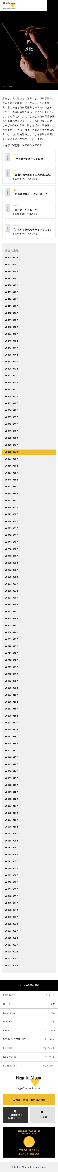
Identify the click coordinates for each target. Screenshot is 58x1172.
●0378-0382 (11, 438)
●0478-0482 (11, 299)
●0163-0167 (11, 736)
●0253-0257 (11, 611)
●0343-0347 (11, 486)
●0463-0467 (11, 320)
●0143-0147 (11, 764)
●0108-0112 (11, 813)
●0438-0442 (11, 355)
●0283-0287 (11, 570)
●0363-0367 (11, 459)
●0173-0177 (11, 723)
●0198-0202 (11, 688)
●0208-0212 (11, 674)
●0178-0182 (11, 716)
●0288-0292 (11, 563)
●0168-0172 (11, 729)
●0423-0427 (11, 375)
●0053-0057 (11, 889)
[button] (52, 5)
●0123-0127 (11, 792)
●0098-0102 (11, 827)
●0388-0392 (11, 424)
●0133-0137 (11, 778)
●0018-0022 (11, 938)
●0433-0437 (11, 362)
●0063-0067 (11, 875)
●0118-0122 (11, 799)
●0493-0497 (11, 278)
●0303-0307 (11, 542)
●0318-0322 (11, 521)
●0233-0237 (11, 639)
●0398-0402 (11, 410)
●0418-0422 (11, 382)
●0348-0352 (11, 480)
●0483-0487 (11, 292)
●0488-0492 (11, 285)
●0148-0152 (11, 757)
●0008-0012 (11, 952)
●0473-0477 (11, 306)
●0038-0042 (11, 910)
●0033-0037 (11, 917)
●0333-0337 (11, 500)
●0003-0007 (11, 958)
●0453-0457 (11, 334)
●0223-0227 (11, 653)
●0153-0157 (11, 750)
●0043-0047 (11, 903)
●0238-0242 (11, 632)
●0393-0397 (11, 417)
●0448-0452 (11, 341)
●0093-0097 (11, 833)
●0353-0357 (11, 473)
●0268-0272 (11, 591)
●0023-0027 (11, 931)
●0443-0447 (11, 348)
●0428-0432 (11, 369)
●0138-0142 (11, 771)
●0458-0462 (11, 327)
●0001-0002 (11, 965)
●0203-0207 (11, 681)
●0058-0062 (11, 882)
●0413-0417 (11, 389)
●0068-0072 (11, 868)
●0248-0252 (11, 618)
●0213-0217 (11, 667)
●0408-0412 (11, 396)
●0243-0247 (11, 625)
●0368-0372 (11, 452)
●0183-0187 (11, 709)
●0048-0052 (11, 896)
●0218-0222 (11, 660)
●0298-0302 (11, 549)
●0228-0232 (11, 646)
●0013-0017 (11, 945)
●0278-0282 (11, 577)
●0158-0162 (11, 743)
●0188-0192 (11, 702)
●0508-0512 (11, 257)
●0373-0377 (11, 445)
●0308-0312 (11, 535)
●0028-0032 (11, 924)
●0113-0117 (11, 806)
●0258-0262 (11, 604)
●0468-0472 (11, 313)
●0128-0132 (11, 785)
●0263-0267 (11, 598)
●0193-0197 (11, 695)
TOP (4, 86)
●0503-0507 (11, 264)
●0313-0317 (11, 528)
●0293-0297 (11, 556)
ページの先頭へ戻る (29, 985)
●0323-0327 (11, 514)
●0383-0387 (11, 431)
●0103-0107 (11, 820)
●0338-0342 (11, 494)
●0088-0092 (11, 841)
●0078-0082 (11, 854)
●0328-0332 (11, 507)
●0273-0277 (11, 584)
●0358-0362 (11, 466)
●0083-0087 (11, 847)
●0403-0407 (11, 403)
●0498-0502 (11, 271)
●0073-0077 (11, 861)
